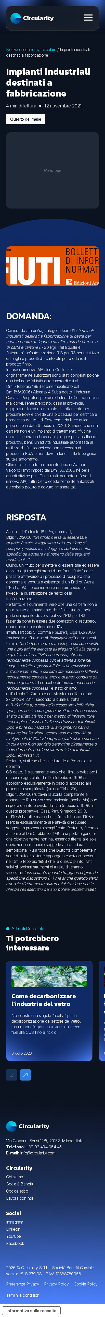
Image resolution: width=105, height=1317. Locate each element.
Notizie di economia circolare (31, 49)
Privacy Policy (56, 1284)
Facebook (15, 1243)
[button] (25, 1075)
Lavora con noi (19, 1198)
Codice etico (17, 1191)
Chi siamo (14, 1176)
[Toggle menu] (88, 17)
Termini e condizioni (23, 1295)
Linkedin (13, 1229)
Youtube (13, 1236)
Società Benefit (19, 1183)
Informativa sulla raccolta (31, 1310)
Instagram (14, 1222)
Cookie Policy (86, 1284)
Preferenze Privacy (22, 1284)
